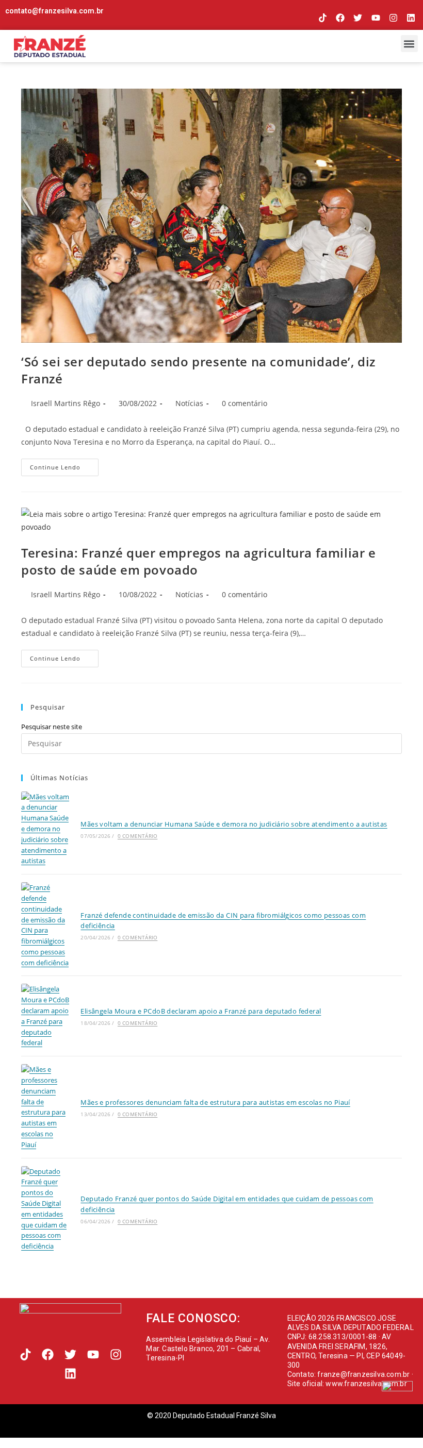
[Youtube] (375, 18)
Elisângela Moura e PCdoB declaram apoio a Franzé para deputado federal (200, 1011)
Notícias (189, 403)
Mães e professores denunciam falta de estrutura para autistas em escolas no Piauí (215, 1102)
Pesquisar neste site (51, 726)
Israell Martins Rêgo (65, 403)
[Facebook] (340, 18)
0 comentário (244, 403)
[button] (409, 43)
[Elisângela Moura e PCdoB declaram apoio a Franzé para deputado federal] (45, 1016)
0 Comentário (137, 835)
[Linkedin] (411, 18)
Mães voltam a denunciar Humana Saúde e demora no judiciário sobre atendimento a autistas (233, 824)
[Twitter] (358, 18)
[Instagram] (393, 18)
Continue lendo (64, 465)
